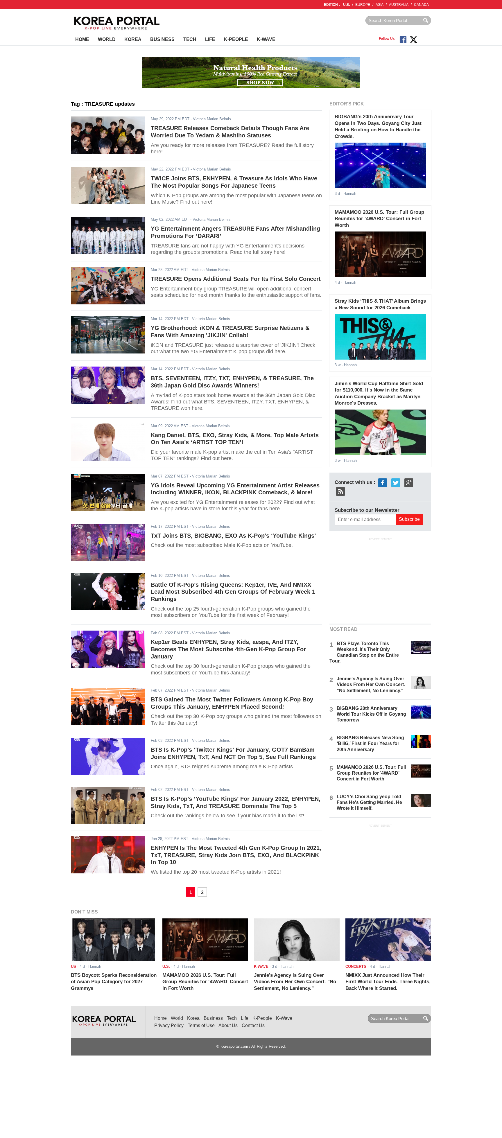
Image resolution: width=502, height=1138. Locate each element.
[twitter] (395, 482)
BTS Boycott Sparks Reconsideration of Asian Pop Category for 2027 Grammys (114, 981)
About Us (228, 1025)
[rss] (340, 491)
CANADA (421, 5)
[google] (409, 482)
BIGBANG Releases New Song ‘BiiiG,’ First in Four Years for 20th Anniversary (370, 743)
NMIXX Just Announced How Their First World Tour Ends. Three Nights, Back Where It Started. (388, 981)
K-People (236, 39)
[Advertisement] (380, 580)
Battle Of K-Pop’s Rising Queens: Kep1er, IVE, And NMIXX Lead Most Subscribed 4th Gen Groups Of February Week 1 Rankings (233, 591)
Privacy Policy (169, 1025)
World (107, 39)
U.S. (346, 5)
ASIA (379, 5)
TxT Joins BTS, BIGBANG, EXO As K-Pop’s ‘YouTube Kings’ (233, 535)
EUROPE (362, 5)
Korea (132, 39)
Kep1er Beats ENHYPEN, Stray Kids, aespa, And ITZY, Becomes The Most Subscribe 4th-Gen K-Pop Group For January (228, 649)
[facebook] (382, 482)
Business (162, 39)
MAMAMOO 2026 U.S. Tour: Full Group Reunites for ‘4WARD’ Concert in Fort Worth (379, 218)
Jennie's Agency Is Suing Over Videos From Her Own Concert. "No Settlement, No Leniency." (371, 684)
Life (210, 39)
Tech (189, 39)
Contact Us (253, 1025)
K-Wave (266, 39)
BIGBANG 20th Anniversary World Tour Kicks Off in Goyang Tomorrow (371, 714)
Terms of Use (201, 1025)
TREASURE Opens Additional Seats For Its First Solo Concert (236, 279)
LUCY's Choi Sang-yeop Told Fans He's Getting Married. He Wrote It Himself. (369, 802)
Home (82, 39)
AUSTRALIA (398, 5)
